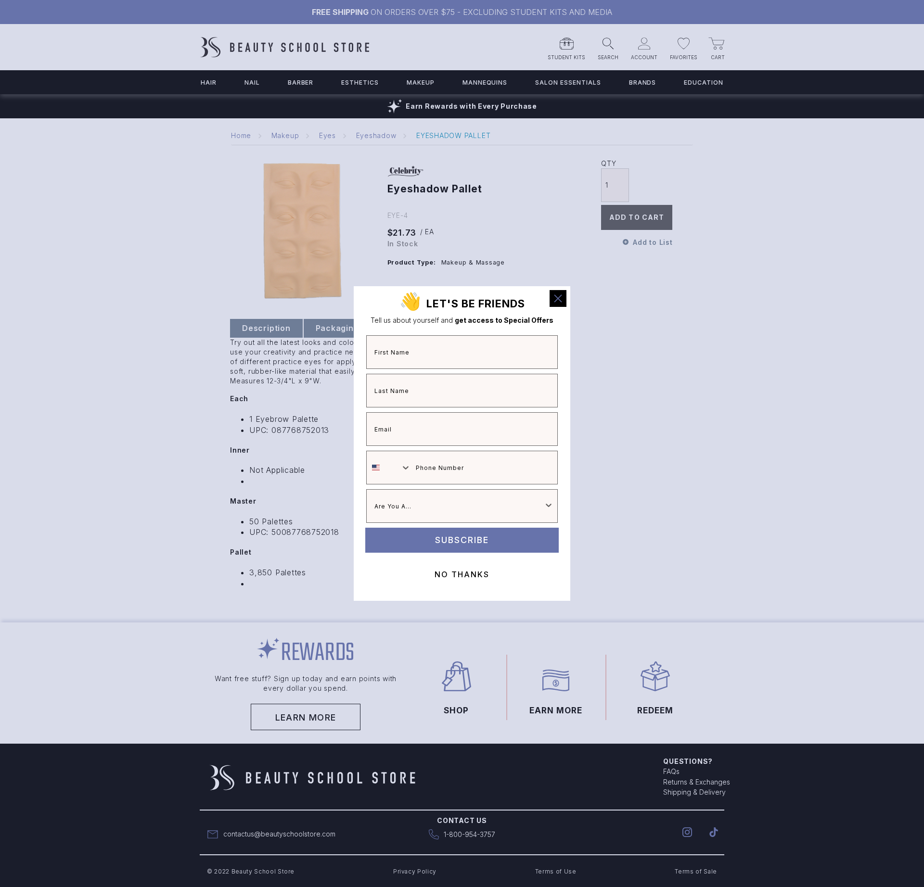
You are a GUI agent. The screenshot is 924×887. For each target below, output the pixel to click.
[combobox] (389, 467)
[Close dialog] (558, 298)
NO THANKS (462, 574)
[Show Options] (548, 506)
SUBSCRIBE (462, 540)
